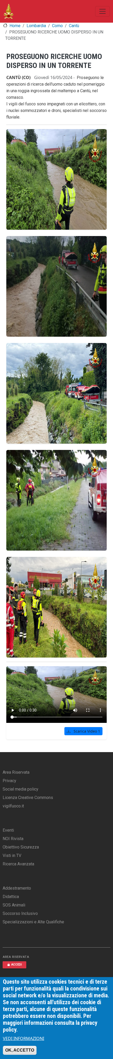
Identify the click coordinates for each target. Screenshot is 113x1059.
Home (14, 25)
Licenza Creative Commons (28, 797)
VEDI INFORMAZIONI (23, 1038)
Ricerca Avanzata (18, 863)
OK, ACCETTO (19, 1050)
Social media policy (20, 789)
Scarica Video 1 (86, 731)
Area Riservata (16, 772)
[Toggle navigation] (102, 11)
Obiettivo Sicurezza (21, 847)
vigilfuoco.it (13, 805)
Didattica (11, 896)
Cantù (74, 25)
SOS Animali (14, 905)
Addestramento (17, 888)
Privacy (9, 780)
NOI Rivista (13, 838)
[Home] (8, 11)
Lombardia (36, 25)
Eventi (8, 830)
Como (57, 25)
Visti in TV (12, 855)
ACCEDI (16, 964)
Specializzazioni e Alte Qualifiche (33, 921)
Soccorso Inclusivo (20, 913)
